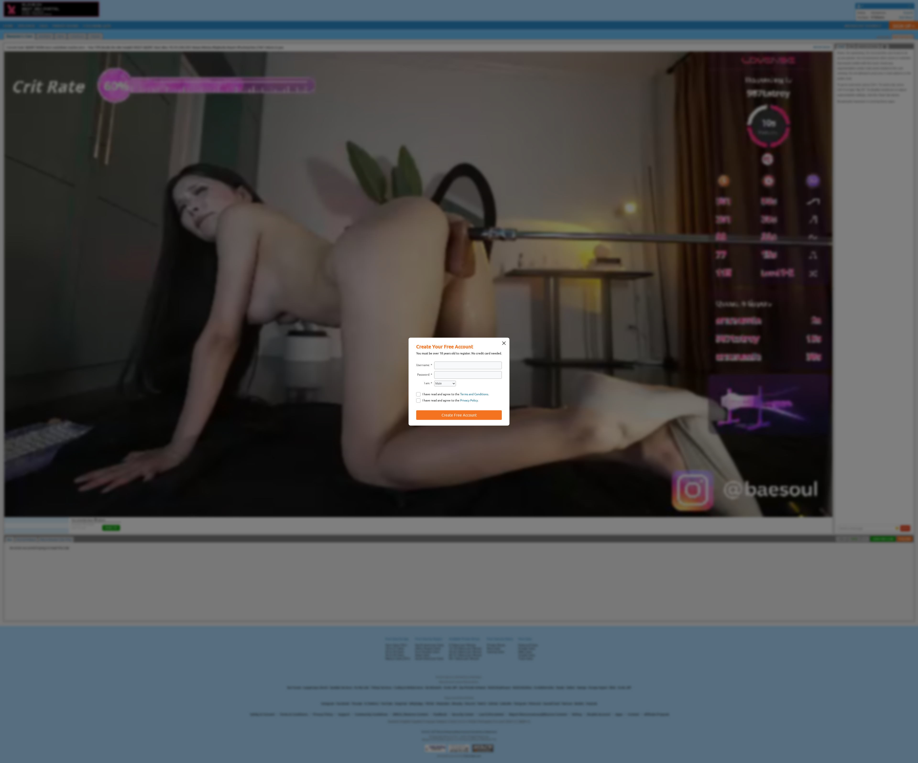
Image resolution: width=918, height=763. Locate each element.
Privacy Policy (469, 400)
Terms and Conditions (474, 394)
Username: (423, 365)
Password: (423, 374)
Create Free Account (459, 415)
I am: (427, 383)
